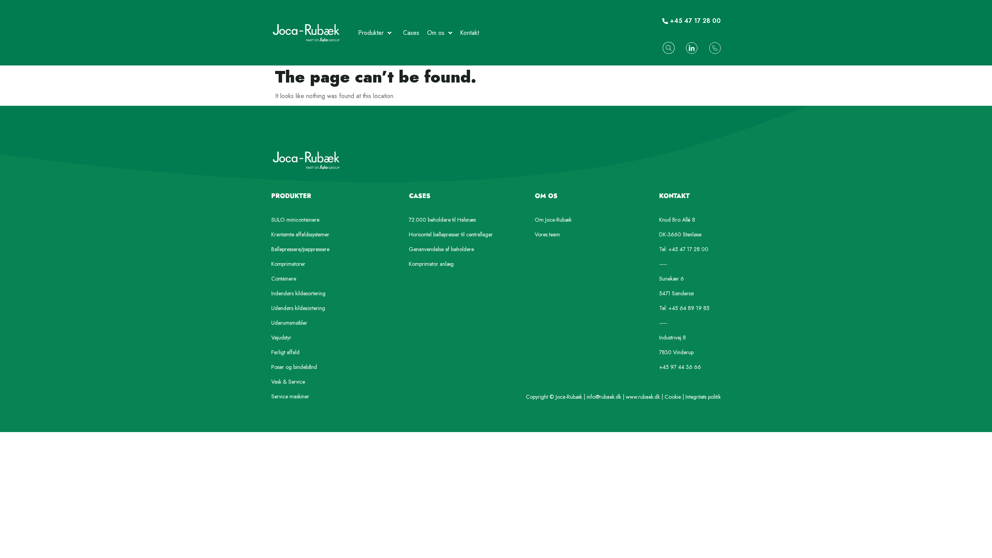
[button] (669, 48)
